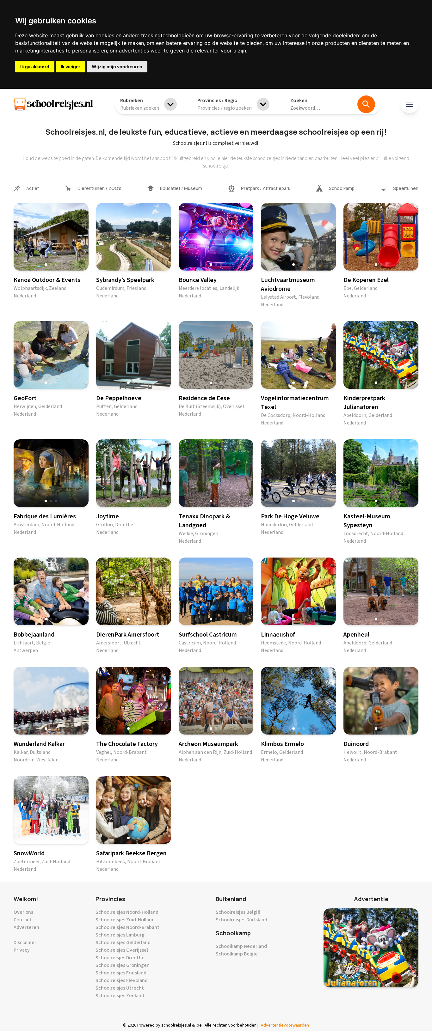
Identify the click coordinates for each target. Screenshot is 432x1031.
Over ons (23, 912)
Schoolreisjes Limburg (120, 934)
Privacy (22, 950)
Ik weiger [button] (70, 66)
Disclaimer (25, 942)
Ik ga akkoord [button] (34, 66)
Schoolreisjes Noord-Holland (127, 912)
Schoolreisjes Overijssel (122, 950)
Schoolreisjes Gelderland (123, 942)
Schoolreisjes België (238, 912)
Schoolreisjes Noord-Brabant (127, 927)
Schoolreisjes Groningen (123, 965)
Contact (23, 919)
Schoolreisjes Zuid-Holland (125, 919)
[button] (46, 264)
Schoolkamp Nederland (241, 946)
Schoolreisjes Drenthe (120, 957)
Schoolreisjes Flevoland (122, 980)
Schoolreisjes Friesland (121, 972)
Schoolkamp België (237, 953)
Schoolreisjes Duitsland (241, 919)
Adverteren (26, 927)
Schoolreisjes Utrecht (120, 988)
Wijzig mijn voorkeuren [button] (117, 66)
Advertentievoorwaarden (285, 1025)
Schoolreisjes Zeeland (120, 995)
